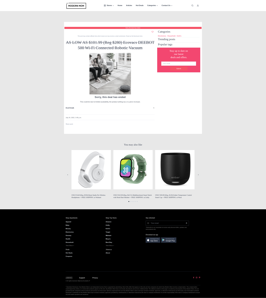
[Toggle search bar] (192, 5)
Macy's (108, 239)
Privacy (95, 278)
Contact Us (166, 5)
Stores (109, 5)
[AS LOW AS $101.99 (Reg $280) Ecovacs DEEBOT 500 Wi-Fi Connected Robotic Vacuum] (110, 73)
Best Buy (109, 242)
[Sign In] (197, 5)
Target (108, 232)
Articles (129, 5)
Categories (151, 5)
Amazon (108, 222)
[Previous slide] (68, 175)
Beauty (68, 228)
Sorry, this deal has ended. (133, 28)
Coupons (69, 256)
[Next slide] (198, 175)
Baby (67, 225)
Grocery (68, 235)
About (108, 253)
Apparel (68, 222)
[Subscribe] (186, 223)
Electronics (162, 36)
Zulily (108, 225)
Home (120, 5)
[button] (128, 201)
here (141, 36)
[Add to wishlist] (152, 32)
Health (68, 239)
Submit (178, 68)
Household (171, 36)
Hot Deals (139, 5)
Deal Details (70, 108)
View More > (70, 245)
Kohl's (179, 36)
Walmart (108, 235)
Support (82, 278)
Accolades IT (86, 281)
